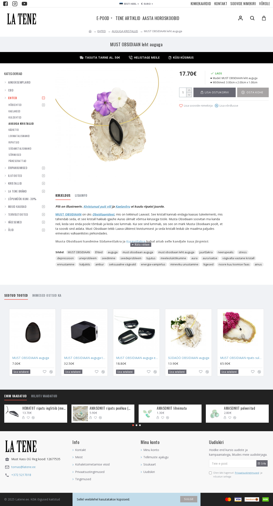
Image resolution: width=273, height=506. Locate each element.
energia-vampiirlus (153, 264)
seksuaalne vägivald (122, 264)
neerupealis (226, 252)
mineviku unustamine (184, 264)
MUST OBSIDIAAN (68, 214)
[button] (133, 425)
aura (194, 258)
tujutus (151, 258)
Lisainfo (81, 195)
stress (243, 252)
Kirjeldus (63, 195)
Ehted (99, 252)
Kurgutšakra (136, 241)
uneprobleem (88, 258)
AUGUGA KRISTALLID (125, 31)
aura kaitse (210, 258)
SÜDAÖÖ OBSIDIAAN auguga (188, 358)
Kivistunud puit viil (97, 206)
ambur (99, 264)
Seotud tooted (16, 295)
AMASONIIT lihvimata (172, 408)
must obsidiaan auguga (138, 252)
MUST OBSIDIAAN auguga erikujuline (137, 358)
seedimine (108, 258)
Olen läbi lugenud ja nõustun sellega (237, 474)
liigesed (208, 264)
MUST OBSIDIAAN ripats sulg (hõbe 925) (241, 358)
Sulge (189, 499)
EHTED (101, 31)
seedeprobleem (131, 258)
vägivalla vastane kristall (238, 258)
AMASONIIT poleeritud (239, 408)
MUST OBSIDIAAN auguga (30, 358)
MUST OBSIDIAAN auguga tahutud (85, 358)
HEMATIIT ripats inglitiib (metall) (44, 408)
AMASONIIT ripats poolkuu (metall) (111, 408)
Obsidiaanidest (103, 214)
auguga (113, 252)
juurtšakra (206, 252)
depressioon (65, 258)
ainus (258, 264)
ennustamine (65, 264)
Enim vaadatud (15, 396)
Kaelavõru (122, 206)
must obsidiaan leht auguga (176, 252)
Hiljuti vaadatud (44, 396)
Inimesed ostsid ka (46, 295)
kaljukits (85, 264)
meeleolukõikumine (173, 258)
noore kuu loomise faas (234, 264)
